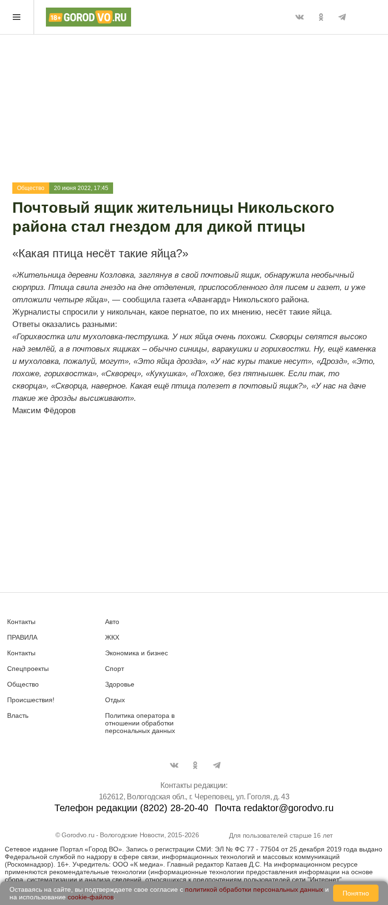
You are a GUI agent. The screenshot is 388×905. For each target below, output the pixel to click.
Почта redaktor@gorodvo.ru (274, 808)
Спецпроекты (28, 668)
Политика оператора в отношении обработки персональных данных (140, 723)
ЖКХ (112, 637)
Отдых (115, 700)
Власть (17, 715)
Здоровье (119, 684)
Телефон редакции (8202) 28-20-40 (131, 808)
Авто (112, 621)
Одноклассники (321, 17)
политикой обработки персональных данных (254, 889)
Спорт (114, 668)
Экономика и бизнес (136, 653)
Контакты (21, 621)
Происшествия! (30, 700)
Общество (30, 188)
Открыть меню (17, 17)
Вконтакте (299, 17)
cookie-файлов (91, 897)
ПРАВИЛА (22, 637)
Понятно (356, 893)
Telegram (342, 17)
